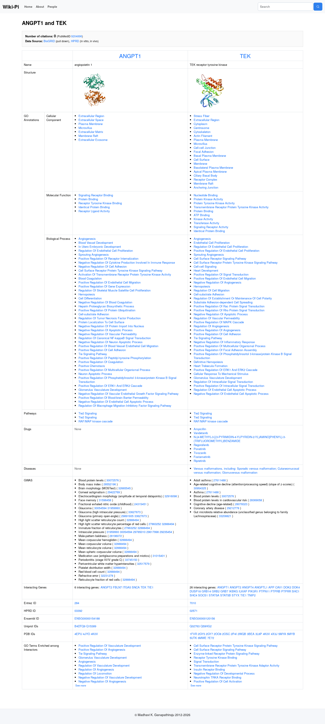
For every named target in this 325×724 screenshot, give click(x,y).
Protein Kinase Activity (208, 199)
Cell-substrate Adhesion (93, 314)
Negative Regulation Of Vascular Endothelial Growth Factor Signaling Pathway (128, 393)
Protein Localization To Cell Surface (101, 322)
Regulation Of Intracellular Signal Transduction (223, 382)
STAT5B (225, 595)
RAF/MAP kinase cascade (95, 421)
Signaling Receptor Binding (95, 195)
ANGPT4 (248, 587)
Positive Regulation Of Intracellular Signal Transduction (229, 386)
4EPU (78, 634)
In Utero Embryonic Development (99, 246)
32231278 (107, 575)
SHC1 (295, 591)
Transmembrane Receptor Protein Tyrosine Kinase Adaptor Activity (236, 665)
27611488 (219, 480)
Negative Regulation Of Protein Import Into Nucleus (111, 326)
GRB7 (224, 591)
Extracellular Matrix (90, 132)
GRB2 (216, 591)
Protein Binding (88, 199)
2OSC (226, 634)
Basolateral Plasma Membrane (213, 167)
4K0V (94, 634)
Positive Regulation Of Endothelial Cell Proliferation (226, 250)
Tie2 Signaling (87, 413)
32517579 (143, 563)
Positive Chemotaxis (91, 366)
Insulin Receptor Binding (209, 669)
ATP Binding (202, 215)
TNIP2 (251, 595)
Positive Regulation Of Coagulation (100, 362)
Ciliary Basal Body (205, 175)
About (40, 6)
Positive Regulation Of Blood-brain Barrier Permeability (113, 397)
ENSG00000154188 (87, 618)
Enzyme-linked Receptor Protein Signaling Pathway (227, 653)
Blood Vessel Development (95, 242)
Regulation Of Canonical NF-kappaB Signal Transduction (114, 338)
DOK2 (287, 587)
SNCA (136, 587)
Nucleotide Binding (206, 195)
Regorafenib (201, 445)
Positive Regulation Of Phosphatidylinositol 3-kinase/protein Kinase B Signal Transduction (127, 380)
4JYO (86, 634)
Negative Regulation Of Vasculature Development (110, 677)
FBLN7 (117, 587)
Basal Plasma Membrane (210, 155)
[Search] (318, 7)
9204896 (76, 36)
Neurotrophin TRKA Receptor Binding (217, 677)
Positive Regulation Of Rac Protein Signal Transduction (229, 306)
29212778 (233, 508)
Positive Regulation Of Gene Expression (104, 286)
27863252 (155, 524)
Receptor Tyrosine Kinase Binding (100, 203)
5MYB (291, 634)
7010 (193, 603)
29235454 (166, 532)
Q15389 (91, 626)
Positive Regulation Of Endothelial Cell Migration (109, 282)
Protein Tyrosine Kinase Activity (214, 203)
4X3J (274, 634)
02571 (193, 611)
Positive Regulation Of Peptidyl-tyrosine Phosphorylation (114, 358)
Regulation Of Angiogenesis (211, 326)
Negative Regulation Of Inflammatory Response (224, 342)
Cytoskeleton (202, 132)
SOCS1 (203, 595)
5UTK (193, 638)
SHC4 (193, 595)
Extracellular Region (91, 116)
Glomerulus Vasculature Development (102, 390)
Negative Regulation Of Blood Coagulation (105, 302)
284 (77, 603)
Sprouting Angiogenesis (93, 254)
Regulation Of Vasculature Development (104, 665)
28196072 (115, 536)
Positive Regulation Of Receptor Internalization (108, 258)
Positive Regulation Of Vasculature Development (109, 645)
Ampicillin (200, 429)
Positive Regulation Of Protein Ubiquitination (106, 310)
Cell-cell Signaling (205, 266)
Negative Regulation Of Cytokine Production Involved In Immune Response (126, 262)
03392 (78, 611)
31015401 (159, 556)
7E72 (210, 638)
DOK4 (296, 587)
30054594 (100, 508)
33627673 (134, 512)
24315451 (140, 504)
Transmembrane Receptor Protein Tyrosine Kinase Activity (231, 207)
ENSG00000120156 (202, 618)
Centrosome (201, 128)
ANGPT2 (106, 587)
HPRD (75, 41)
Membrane (200, 163)
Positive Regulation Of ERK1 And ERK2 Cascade (110, 386)
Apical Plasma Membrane (210, 171)
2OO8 (217, 634)
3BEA (250, 634)
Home (28, 6)
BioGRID (49, 41)
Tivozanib (200, 453)
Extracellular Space (90, 120)
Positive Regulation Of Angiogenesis (217, 330)
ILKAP (243, 591)
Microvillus (85, 128)
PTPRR (286, 591)
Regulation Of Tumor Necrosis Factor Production (109, 318)
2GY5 (201, 634)
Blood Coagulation (90, 278)
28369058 (256, 500)
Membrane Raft (88, 136)
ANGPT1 (130, 56)
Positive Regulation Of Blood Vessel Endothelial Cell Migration (118, 346)
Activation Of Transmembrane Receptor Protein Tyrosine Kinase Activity (124, 274)
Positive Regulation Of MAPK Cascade (219, 322)
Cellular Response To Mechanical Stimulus (221, 374)
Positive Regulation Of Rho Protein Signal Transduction (229, 310)
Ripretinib (200, 461)
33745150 (131, 560)
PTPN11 (264, 591)
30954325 (200, 488)
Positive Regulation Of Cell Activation (218, 681)
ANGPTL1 (261, 587)
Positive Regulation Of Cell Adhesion (102, 350)
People (52, 6)
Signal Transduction (206, 661)
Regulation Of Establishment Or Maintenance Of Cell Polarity (233, 298)
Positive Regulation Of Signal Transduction (221, 274)
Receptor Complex (205, 179)
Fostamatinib (202, 457)
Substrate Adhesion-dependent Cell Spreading (223, 302)
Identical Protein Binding (94, 207)
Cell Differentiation (90, 298)
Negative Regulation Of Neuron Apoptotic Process (110, 342)
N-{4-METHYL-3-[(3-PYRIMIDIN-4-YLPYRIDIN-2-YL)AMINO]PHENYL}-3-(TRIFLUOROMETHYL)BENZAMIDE (240, 439)
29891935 (127, 516)
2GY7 (209, 634)
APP (271, 587)
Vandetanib (201, 433)
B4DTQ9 (80, 626)
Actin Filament (203, 136)
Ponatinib (200, 449)
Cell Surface (201, 159)
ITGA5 (127, 587)
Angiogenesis (87, 238)
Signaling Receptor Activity (211, 227)
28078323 (241, 504)
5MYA (282, 634)
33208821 (225, 516)
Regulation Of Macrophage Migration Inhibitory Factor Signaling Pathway (124, 405)
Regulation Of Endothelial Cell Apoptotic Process (225, 390)
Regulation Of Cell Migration (211, 290)
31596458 (105, 500)
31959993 (113, 508)
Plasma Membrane (90, 124)
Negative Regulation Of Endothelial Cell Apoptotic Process (115, 401)
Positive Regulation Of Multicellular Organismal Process (114, 370)
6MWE (202, 638)
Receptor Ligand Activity (94, 211)
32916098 (170, 496)
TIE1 (150, 587)
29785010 (139, 532)
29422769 (113, 492)
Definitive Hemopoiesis (208, 362)
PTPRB (275, 591)
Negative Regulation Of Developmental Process (224, 673)
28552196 (109, 484)
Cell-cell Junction (205, 148)
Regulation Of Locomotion (95, 673)
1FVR (193, 634)
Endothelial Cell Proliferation (212, 242)
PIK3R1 (253, 591)
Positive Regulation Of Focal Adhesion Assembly (225, 350)
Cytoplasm (200, 124)
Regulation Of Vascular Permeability (217, 318)
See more (80, 685)
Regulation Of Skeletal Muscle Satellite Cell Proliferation (114, 290)
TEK (245, 56)
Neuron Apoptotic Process (95, 374)
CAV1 (279, 587)
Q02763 (195, 626)
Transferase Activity (206, 223)
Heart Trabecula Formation (211, 366)
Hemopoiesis (86, 294)
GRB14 (206, 591)
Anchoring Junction (206, 187)
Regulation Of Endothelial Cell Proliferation (105, 250)
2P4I (234, 634)
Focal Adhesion (204, 151)
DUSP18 (195, 591)
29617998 (152, 532)
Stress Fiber (201, 116)
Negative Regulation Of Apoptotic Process (105, 330)
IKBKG (233, 591)
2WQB (242, 634)
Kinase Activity (203, 219)
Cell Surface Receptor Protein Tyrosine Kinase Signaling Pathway (120, 270)
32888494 (132, 520)
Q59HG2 (206, 626)
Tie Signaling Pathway (92, 354)
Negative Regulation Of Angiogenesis (217, 282)
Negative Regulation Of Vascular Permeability (107, 334)
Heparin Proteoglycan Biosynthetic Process (106, 306)
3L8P (258, 634)
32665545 (124, 488)
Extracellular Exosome (92, 140)
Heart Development (206, 270)
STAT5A (214, 595)
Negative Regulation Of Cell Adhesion (102, 266)
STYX (235, 595)
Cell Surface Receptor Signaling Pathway (220, 258)
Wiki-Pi (11, 7)
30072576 (112, 480)
